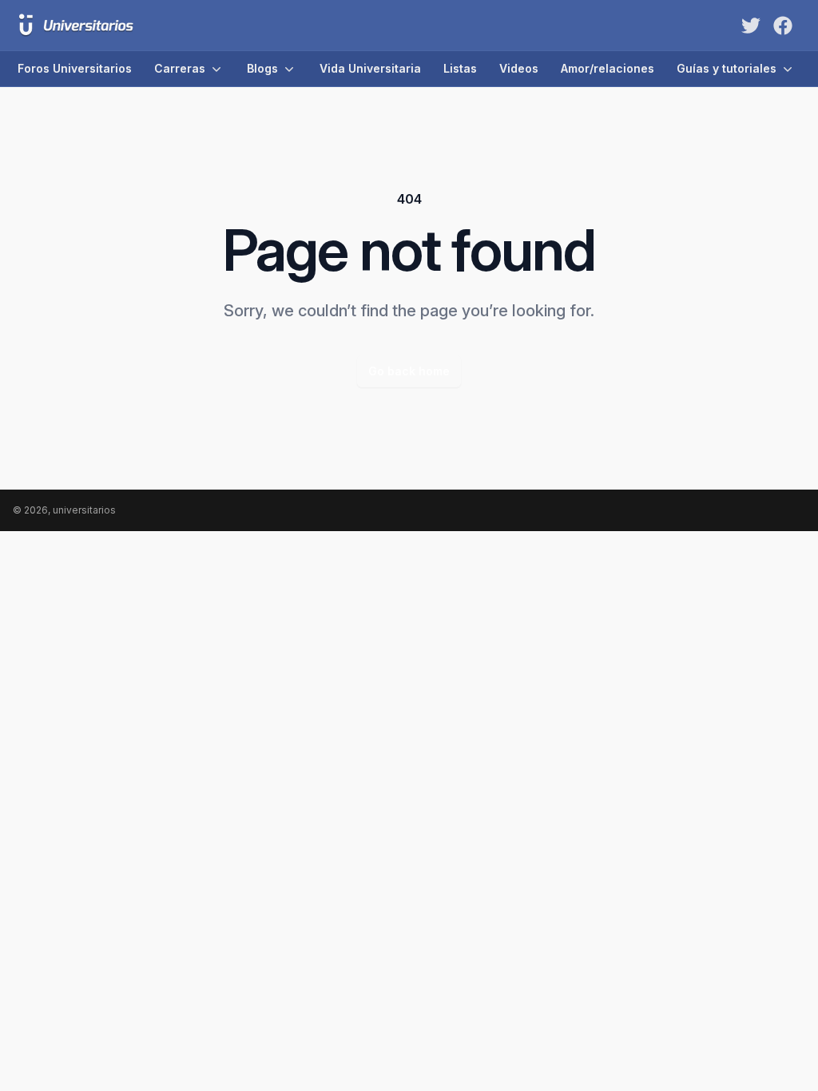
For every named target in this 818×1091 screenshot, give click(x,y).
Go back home (409, 371)
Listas (460, 68)
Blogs (262, 68)
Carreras (179, 68)
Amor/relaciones (607, 68)
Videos (518, 68)
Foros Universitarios (75, 68)
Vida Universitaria (370, 68)
